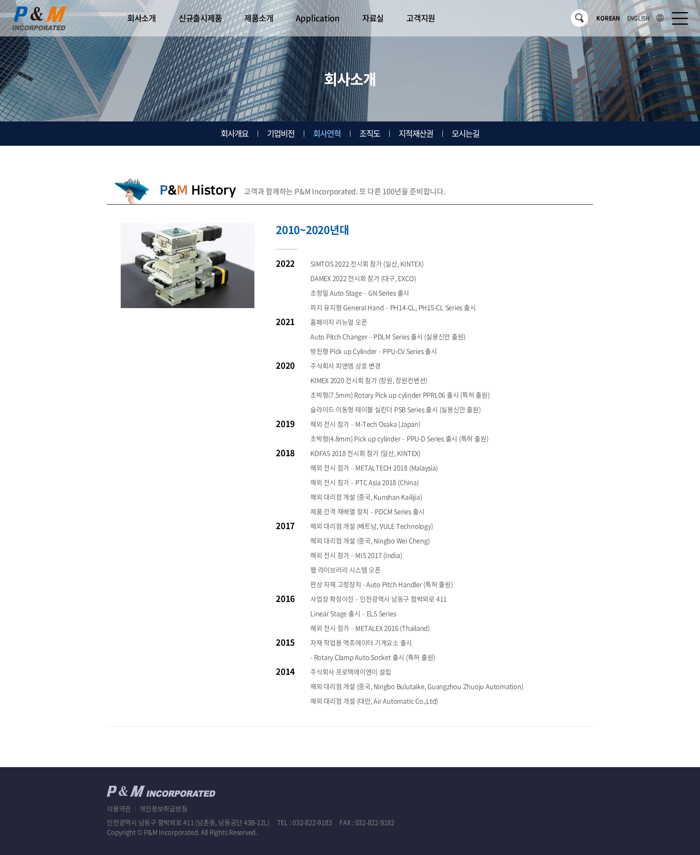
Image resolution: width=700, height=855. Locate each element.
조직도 (369, 133)
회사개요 (234, 133)
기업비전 (281, 133)
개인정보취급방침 (163, 808)
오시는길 (465, 133)
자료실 (373, 18)
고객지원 (420, 18)
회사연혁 (327, 133)
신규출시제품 (200, 18)
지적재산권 (416, 133)
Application (317, 18)
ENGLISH (638, 18)
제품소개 (258, 18)
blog (326, 832)
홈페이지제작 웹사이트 (289, 832)
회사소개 (141, 18)
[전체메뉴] (680, 18)
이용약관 (119, 808)
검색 (579, 18)
